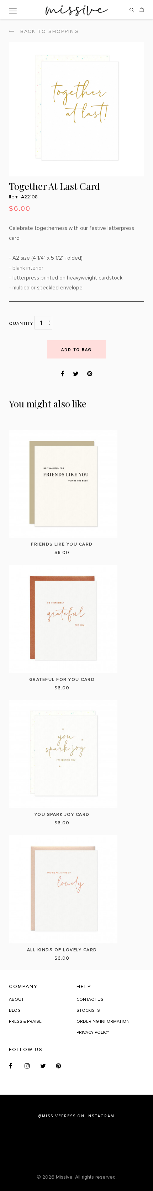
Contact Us (90, 999)
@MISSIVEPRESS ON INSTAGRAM (76, 1116)
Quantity (21, 323)
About (16, 999)
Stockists (88, 1010)
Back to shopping (48, 31)
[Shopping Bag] (141, 12)
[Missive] (77, 10)
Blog (15, 1010)
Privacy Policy (92, 1032)
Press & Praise (25, 1021)
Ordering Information (103, 1021)
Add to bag (76, 350)
